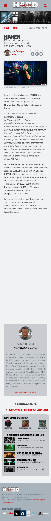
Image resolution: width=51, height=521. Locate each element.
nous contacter (7, 502)
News (15, 28)
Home (6, 28)
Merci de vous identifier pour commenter (26, 409)
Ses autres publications (25, 391)
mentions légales (39, 499)
